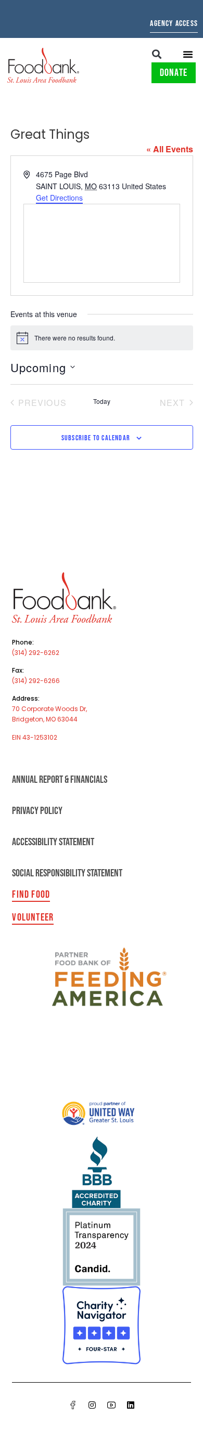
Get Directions (59, 197)
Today (101, 401)
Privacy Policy (37, 811)
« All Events (169, 149)
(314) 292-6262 (35, 652)
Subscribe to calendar (95, 438)
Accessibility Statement (53, 842)
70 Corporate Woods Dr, (49, 708)
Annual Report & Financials (59, 779)
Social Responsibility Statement (67, 873)
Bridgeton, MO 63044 (45, 719)
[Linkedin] (130, 1405)
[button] (157, 53)
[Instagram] (92, 1405)
